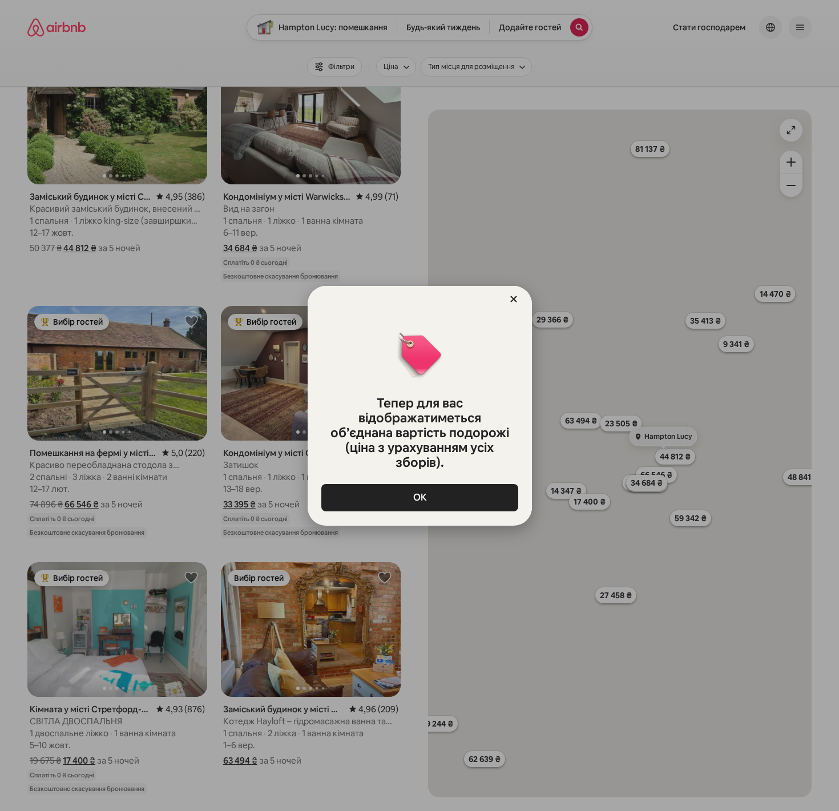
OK (419, 497)
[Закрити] (513, 299)
